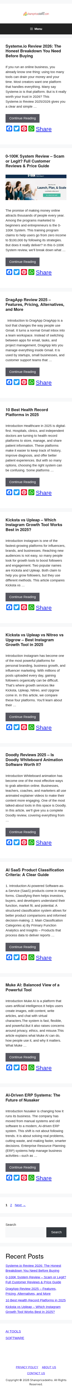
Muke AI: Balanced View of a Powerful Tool (32, 987)
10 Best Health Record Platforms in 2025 (27, 412)
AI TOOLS (13, 1331)
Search (11, 1225)
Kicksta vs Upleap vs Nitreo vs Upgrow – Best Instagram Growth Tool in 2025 (35, 639)
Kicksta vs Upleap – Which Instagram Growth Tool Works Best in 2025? (34, 524)
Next (20, 1205)
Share (44, 129)
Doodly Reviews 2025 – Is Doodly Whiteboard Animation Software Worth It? (34, 759)
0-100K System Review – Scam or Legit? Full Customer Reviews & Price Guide (35, 161)
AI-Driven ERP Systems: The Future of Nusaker (33, 1097)
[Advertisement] (36, 1362)
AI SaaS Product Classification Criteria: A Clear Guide (35, 872)
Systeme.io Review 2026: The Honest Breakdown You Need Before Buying (33, 51)
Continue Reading (22, 118)
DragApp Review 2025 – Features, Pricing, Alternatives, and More (35, 304)
